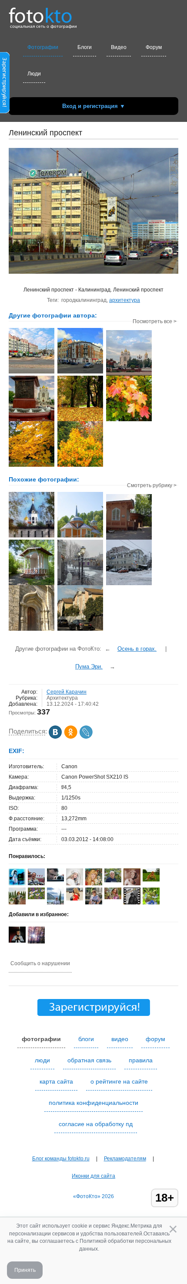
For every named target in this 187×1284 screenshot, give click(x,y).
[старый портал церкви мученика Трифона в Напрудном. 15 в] (31, 630)
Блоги (84, 47)
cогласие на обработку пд (96, 1123)
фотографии (41, 1038)
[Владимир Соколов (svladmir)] (36, 884)
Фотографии (42, 47)
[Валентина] (36, 897)
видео (119, 1038)
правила (141, 1060)
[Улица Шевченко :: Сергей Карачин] (31, 373)
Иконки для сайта (93, 1176)
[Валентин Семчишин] (112, 881)
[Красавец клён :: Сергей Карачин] (129, 420)
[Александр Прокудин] (55, 880)
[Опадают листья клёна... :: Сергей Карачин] (31, 466)
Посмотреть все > (155, 321)
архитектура (124, 300)
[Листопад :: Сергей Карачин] (80, 420)
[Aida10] (74, 899)
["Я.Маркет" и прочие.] (129, 584)
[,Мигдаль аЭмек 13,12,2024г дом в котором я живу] (80, 630)
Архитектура (62, 698)
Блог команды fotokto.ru (61, 1159)
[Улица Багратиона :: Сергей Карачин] (80, 373)
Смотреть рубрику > (152, 485)
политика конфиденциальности (93, 1102)
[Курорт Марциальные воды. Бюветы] (129, 539)
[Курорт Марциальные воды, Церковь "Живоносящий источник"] (80, 537)
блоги (86, 1038)
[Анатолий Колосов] (17, 941)
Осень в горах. (137, 648)
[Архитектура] (80, 584)
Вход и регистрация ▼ (93, 106)
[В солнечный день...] (31, 537)
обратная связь (89, 1060)
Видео (119, 47)
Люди (34, 74)
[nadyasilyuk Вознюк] (151, 880)
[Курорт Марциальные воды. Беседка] (31, 584)
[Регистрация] (5, 111)
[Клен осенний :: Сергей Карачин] (80, 466)
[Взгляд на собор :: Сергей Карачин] (129, 375)
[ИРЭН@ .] (112, 897)
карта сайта (56, 1081)
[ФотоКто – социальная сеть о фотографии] (40, 12)
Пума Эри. (89, 666)
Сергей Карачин (67, 692)
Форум (154, 47)
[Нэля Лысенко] (17, 884)
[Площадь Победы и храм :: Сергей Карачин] (31, 420)
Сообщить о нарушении (40, 963)
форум (155, 1038)
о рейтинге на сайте (119, 1081)
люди (42, 1060)
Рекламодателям (125, 1159)
